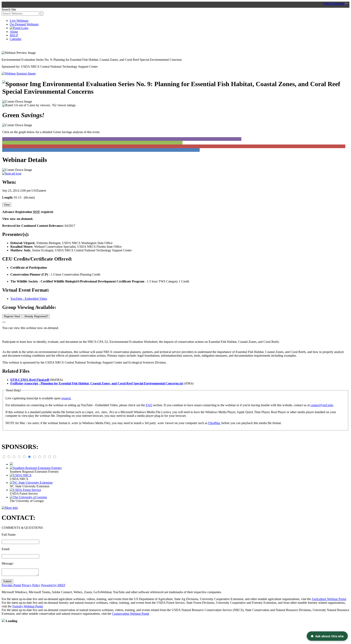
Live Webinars (19, 20)
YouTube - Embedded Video (28, 298)
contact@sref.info (321, 405)
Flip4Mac (214, 423)
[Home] (19, 28)
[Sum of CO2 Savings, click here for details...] (24, 146)
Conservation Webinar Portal (130, 613)
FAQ (149, 405)
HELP (14, 35)
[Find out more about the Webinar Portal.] (10, 507)
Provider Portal (11, 585)
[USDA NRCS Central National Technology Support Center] (19, 73)
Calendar (15, 39)
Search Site (9, 9)
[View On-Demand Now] (3, 322)
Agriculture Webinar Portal (329, 599)
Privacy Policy (31, 585)
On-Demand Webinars (24, 24)
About (14, 31)
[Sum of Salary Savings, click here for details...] (24, 142)
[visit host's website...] (11, 173)
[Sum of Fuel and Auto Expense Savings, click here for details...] (24, 150)
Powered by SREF (53, 585)
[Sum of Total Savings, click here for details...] (24, 139)
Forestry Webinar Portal (27, 606)
